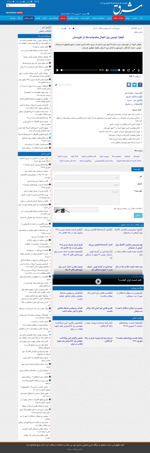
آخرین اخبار (45, 153)
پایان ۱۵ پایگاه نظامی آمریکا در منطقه (35, 406)
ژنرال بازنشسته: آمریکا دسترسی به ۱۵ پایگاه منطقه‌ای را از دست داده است (36, 271)
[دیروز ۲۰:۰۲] (68, 328)
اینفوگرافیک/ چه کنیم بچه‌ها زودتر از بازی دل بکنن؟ (34, 206)
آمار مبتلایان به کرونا (89, 156)
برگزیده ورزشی (137, 288)
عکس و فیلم (28, 18)
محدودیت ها (116, 156)
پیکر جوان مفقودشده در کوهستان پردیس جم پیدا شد (37, 94)
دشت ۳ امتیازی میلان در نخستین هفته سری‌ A (35, 255)
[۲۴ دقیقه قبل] (128, 328)
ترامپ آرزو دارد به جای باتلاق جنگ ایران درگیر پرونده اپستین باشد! (35, 411)
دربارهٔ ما (9, 2)
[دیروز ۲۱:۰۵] (98, 328)
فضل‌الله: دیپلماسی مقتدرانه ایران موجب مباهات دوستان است (35, 316)
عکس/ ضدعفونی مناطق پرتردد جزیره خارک (124, 138)
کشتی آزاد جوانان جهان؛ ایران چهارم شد (33, 341)
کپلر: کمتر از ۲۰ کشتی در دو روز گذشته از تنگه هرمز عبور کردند (35, 160)
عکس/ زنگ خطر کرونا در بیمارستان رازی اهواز (123, 114)
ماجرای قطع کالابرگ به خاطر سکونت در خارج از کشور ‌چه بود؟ (35, 401)
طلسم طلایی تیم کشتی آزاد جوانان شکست (99, 309)
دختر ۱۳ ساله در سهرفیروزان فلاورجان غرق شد (35, 176)
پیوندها (12, 18)
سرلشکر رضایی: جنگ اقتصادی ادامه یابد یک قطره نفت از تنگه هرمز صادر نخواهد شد (35, 42)
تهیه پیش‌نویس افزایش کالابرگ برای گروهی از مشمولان (129, 246)
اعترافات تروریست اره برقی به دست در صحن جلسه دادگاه (35, 87)
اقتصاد (37, 18)
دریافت (135, 76)
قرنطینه (127, 156)
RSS (35, 2)
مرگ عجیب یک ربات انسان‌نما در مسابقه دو (35, 310)
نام (141, 176)
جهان (128, 18)
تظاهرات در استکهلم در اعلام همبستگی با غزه (35, 278)
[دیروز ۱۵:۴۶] (128, 257)
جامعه (44, 18)
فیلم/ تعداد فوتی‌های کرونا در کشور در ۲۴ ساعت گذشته (119, 131)
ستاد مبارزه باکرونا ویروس (104, 160)
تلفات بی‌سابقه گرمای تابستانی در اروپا (34, 201)
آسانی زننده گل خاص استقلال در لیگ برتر (36, 303)
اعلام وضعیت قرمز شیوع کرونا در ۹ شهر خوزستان (122, 128)
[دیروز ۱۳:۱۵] (68, 257)
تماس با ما (19, 2)
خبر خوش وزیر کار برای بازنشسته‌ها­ (35, 63)
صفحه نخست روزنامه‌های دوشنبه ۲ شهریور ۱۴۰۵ (129, 339)
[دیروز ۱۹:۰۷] (68, 298)
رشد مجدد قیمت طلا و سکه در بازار (129, 266)
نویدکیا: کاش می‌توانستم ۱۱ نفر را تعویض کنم (35, 330)
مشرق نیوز (122, 7)
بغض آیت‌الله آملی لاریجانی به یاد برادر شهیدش (35, 68)
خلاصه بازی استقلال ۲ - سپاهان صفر (35, 148)
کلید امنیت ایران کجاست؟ (129, 280)
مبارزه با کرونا (62, 156)
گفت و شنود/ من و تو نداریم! (37, 181)
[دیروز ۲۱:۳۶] (128, 298)
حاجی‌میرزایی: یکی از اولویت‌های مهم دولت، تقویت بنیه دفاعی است (36, 291)
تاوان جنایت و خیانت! (40, 46)
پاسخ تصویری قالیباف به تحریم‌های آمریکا (33, 134)
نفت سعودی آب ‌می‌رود (39, 236)
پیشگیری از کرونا (85, 160)
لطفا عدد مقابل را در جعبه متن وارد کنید (128, 208)
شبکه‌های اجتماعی (98, 18)
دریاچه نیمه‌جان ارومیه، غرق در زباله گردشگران (98, 339)
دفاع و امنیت (85, 18)
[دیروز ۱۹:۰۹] (98, 235)
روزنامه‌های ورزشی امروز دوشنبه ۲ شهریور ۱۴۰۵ (37, 166)
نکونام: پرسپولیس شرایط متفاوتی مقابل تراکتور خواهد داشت (70, 309)
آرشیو (28, 2)
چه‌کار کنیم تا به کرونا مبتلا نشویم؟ (129, 160)
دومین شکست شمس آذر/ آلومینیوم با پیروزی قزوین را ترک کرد (36, 388)
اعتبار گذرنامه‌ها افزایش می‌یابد (100, 244)
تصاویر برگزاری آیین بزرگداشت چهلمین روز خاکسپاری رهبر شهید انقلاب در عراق (70, 341)
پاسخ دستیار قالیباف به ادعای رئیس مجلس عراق (37, 123)
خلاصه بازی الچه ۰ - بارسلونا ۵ (37, 250)
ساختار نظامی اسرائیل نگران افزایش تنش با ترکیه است (36, 430)
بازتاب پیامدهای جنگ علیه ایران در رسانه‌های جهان (37, 284)
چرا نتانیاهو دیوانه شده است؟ (37, 117)
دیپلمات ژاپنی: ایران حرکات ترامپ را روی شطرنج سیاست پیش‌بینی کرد (35, 74)
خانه (141, 18)
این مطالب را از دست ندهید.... (131, 224)
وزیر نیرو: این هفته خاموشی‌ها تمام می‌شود (36, 382)
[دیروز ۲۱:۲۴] (98, 298)
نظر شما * (138, 191)
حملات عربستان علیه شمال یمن (36, 171)
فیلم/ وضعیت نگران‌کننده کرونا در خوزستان (124, 135)
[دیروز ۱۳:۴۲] (98, 257)
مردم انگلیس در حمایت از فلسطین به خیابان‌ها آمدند (36, 225)
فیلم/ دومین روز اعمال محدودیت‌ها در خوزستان (98, 37)
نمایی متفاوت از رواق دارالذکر (37, 240)
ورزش (109, 18)
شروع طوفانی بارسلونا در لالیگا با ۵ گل (34, 260)
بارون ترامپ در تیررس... (39, 321)
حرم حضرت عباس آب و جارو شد (36, 144)
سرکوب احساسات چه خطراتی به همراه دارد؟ (35, 219)
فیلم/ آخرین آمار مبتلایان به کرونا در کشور (125, 124)
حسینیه (62, 18)
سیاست (134, 18)
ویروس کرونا (104, 156)
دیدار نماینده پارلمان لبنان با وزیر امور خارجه (36, 365)
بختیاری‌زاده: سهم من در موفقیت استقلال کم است (38, 245)
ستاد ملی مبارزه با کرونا (68, 160)
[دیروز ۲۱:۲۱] (98, 281)
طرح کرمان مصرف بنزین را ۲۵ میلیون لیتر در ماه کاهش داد (71, 246)
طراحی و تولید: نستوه (75, 449)
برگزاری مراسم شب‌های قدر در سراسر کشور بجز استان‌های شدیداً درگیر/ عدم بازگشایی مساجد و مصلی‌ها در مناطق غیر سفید (99, 119)
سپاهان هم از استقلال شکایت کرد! (35, 325)
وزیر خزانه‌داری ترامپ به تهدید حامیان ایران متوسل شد (36, 196)
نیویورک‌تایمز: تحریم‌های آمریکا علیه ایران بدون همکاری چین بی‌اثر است (35, 129)
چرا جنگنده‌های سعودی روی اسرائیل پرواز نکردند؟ (36, 139)
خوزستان (136, 156)
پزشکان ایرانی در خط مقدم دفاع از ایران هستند (35, 372)
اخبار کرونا (74, 156)
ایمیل (139, 183)
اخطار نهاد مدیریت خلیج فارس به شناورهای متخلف (37, 346)
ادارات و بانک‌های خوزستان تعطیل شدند (125, 142)
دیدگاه (20, 18)
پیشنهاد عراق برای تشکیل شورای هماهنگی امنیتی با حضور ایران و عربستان (36, 297)
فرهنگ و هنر (53, 18)
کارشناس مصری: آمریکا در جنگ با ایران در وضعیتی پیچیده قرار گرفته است (35, 106)
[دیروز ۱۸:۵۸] (68, 235)
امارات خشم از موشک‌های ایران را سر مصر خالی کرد (36, 52)
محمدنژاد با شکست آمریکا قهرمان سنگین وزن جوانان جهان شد (34, 113)
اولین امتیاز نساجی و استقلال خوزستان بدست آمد (36, 395)
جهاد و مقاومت (73, 18)
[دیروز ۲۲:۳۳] (128, 235)
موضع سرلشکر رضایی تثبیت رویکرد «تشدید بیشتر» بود (37, 58)
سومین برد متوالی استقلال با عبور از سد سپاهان (129, 309)
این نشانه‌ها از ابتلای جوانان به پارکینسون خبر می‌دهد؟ (35, 231)
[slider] (79, 70)
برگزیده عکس (137, 318)
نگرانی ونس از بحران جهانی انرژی (36, 191)
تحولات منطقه (118, 18)
